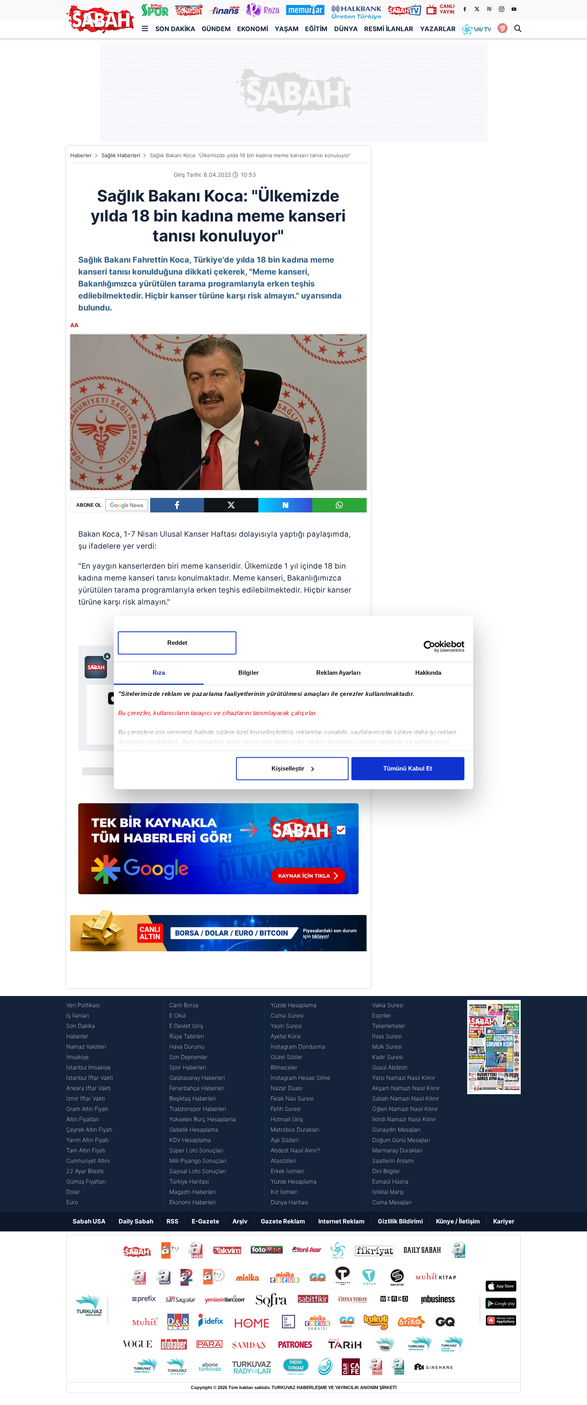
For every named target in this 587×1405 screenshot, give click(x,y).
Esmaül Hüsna (390, 1181)
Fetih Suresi (286, 1108)
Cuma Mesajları (392, 1202)
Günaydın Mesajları (396, 1129)
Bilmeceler (284, 1067)
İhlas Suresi (387, 1036)
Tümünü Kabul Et (407, 768)
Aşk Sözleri (285, 1139)
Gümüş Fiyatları (86, 1181)
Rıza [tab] (159, 672)
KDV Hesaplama (190, 1139)
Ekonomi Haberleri (192, 1202)
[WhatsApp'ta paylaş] (339, 505)
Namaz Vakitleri (86, 1046)
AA (74, 325)
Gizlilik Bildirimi (400, 1221)
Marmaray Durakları (397, 1150)
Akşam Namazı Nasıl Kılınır (406, 1088)
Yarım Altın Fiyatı (87, 1139)
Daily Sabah (136, 1221)
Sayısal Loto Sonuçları (197, 1171)
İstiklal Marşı (388, 1191)
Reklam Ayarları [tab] (338, 672)
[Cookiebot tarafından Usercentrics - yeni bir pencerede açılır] (429, 646)
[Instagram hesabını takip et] (501, 9)
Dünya (346, 29)
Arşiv (240, 1221)
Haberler (81, 155)
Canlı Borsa (183, 1005)
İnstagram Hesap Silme (300, 1077)
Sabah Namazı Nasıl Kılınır (405, 1098)
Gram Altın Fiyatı (87, 1108)
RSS (172, 1221)
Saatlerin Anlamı (393, 1160)
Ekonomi (252, 29)
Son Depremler (188, 1056)
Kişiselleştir (288, 768)
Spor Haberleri (187, 1067)
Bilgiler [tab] (248, 672)
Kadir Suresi (387, 1056)
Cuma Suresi (287, 1015)
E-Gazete (205, 1221)
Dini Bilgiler (386, 1171)
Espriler (381, 1015)
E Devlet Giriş (186, 1025)
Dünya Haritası (289, 1202)
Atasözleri (283, 1160)
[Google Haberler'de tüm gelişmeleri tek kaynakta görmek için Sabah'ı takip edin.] (218, 852)
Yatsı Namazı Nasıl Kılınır (403, 1077)
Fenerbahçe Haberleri (196, 1088)
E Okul (177, 1015)
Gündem (216, 29)
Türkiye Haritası (189, 1181)
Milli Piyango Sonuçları (197, 1160)
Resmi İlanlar (388, 29)
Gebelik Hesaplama (193, 1129)
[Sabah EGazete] (494, 1103)
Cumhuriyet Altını (88, 1160)
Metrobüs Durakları (295, 1129)
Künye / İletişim (458, 1221)
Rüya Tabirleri (186, 1036)
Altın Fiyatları (82, 1119)
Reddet (177, 642)
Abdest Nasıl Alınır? (295, 1150)
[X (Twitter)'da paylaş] (231, 505)
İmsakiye (77, 1056)
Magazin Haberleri (192, 1191)
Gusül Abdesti (389, 1067)
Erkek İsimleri (287, 1171)
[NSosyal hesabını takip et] (489, 9)
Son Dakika (175, 29)
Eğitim (316, 29)
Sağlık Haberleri (120, 155)
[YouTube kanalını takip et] (514, 9)
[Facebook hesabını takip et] (464, 9)
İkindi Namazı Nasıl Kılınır (404, 1119)
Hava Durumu (186, 1046)
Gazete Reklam (283, 1221)
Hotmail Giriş (287, 1119)
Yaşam (287, 29)
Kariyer (503, 1221)
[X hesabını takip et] (477, 9)
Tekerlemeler (388, 1025)
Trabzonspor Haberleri (197, 1108)
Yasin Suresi (286, 1025)
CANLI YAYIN (447, 9)
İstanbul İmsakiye (88, 1067)
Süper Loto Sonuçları (196, 1150)
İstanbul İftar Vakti (89, 1077)
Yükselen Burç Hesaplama (202, 1119)
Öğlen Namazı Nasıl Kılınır (405, 1108)
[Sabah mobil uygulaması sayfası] (98, 665)
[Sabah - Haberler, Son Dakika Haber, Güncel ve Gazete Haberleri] (100, 19)
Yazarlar (438, 29)
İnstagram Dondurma (298, 1046)
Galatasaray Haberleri (197, 1077)
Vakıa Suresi (387, 1005)
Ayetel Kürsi (286, 1036)
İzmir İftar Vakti (85, 1098)
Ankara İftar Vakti (88, 1088)
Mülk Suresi (387, 1046)
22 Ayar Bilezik (85, 1171)
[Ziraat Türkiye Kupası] (502, 28)
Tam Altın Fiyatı (85, 1150)
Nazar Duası (286, 1088)
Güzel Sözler (287, 1056)
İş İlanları (77, 1015)
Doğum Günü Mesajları (401, 1139)
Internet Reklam (341, 1221)
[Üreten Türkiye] (356, 9)
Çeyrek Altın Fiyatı (89, 1129)
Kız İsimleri (284, 1191)
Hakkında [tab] (428, 672)
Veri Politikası (83, 1005)
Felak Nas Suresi (292, 1098)
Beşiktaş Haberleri (192, 1098)
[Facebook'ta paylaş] (177, 505)
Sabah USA (89, 1221)
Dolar (73, 1191)
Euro (72, 1202)
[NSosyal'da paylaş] (285, 505)
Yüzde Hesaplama (294, 1005)
